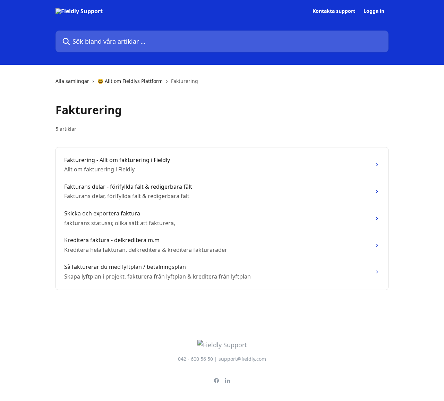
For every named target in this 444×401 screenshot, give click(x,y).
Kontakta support (334, 11)
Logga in (374, 11)
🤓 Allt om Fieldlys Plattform (130, 81)
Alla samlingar (72, 81)
